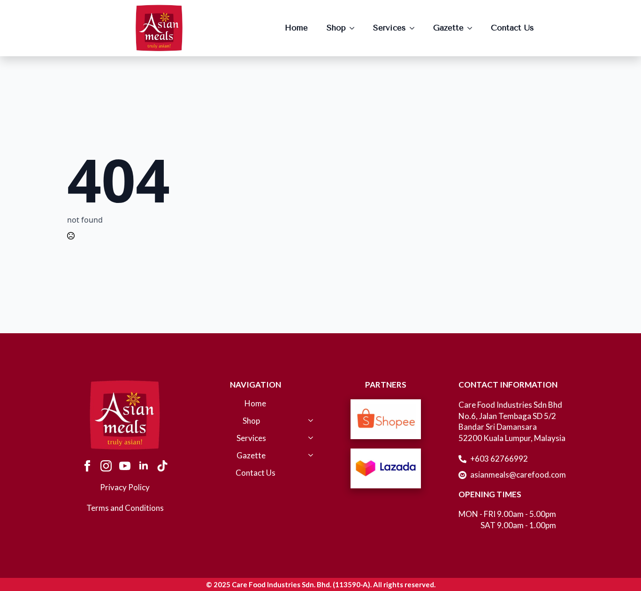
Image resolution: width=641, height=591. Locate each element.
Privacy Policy (125, 487)
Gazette (448, 27)
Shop (336, 27)
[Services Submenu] (415, 28)
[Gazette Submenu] (472, 28)
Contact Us (512, 27)
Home (296, 27)
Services (389, 27)
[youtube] (124, 465)
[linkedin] (143, 465)
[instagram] (106, 465)
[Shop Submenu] (355, 28)
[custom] (162, 465)
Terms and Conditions (125, 508)
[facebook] (87, 465)
